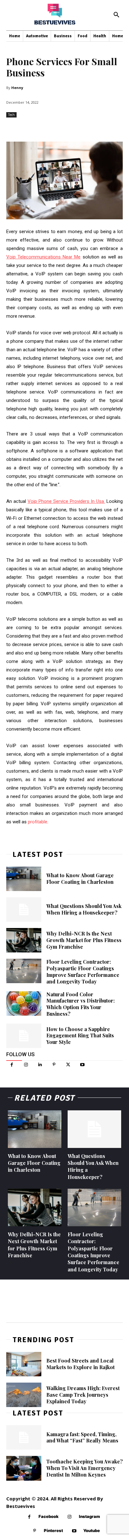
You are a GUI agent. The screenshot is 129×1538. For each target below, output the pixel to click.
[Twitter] (68, 1064)
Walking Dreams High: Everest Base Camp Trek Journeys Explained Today (83, 1395)
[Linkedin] (39, 1064)
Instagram (89, 1516)
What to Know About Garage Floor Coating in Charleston (80, 878)
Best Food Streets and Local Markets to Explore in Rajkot (80, 1363)
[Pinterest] (54, 1064)
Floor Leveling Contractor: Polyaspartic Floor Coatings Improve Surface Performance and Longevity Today (82, 971)
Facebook (49, 1516)
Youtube (91, 1530)
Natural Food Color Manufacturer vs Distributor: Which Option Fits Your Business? (80, 1004)
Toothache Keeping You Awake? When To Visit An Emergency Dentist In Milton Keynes (84, 1468)
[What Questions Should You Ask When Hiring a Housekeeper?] (23, 909)
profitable (37, 822)
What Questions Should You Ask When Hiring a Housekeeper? (83, 909)
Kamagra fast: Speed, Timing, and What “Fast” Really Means (82, 1437)
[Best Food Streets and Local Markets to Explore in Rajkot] (23, 1364)
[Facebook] (11, 1064)
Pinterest (53, 1530)
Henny (17, 87)
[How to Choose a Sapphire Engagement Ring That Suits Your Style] (23, 1036)
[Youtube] (82, 1064)
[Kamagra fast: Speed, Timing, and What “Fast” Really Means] (23, 1437)
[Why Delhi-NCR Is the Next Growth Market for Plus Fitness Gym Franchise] (23, 940)
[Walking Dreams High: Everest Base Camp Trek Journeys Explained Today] (23, 1395)
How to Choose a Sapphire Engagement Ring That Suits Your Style (80, 1035)
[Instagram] (25, 1064)
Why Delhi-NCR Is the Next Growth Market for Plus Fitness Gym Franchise (83, 940)
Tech (11, 114)
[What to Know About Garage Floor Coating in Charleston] (23, 879)
